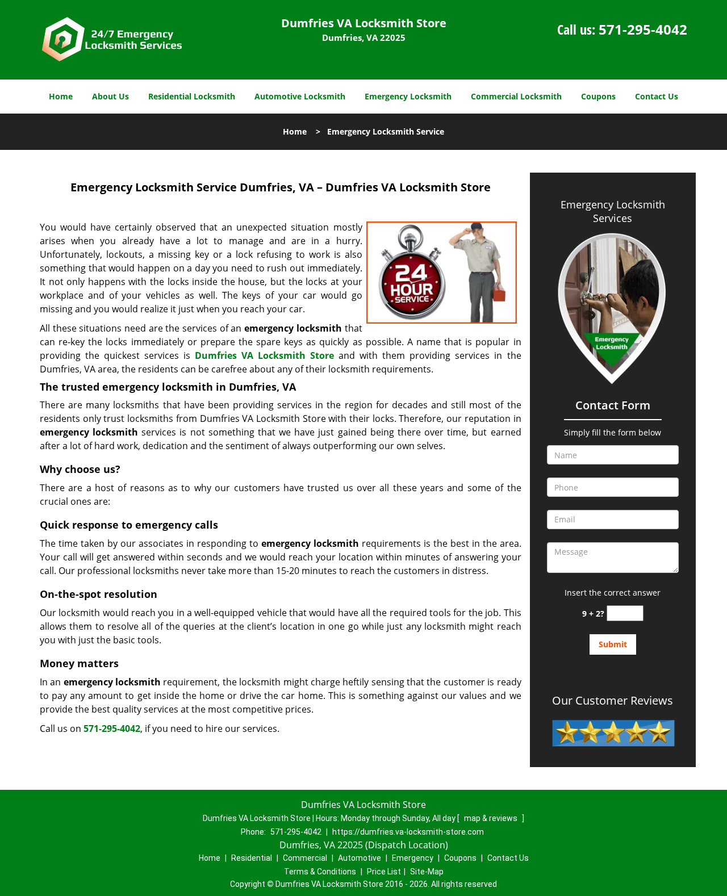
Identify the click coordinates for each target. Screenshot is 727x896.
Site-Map (427, 871)
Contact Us (656, 96)
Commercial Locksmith (516, 96)
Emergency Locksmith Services (613, 211)
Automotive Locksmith (299, 96)
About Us (110, 96)
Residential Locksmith (191, 96)
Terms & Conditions (320, 871)
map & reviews (491, 818)
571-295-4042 (643, 29)
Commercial (305, 857)
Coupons (598, 96)
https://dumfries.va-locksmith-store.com (408, 831)
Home (61, 96)
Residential (251, 857)
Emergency (412, 857)
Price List (384, 871)
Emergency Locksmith (408, 96)
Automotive (359, 857)
